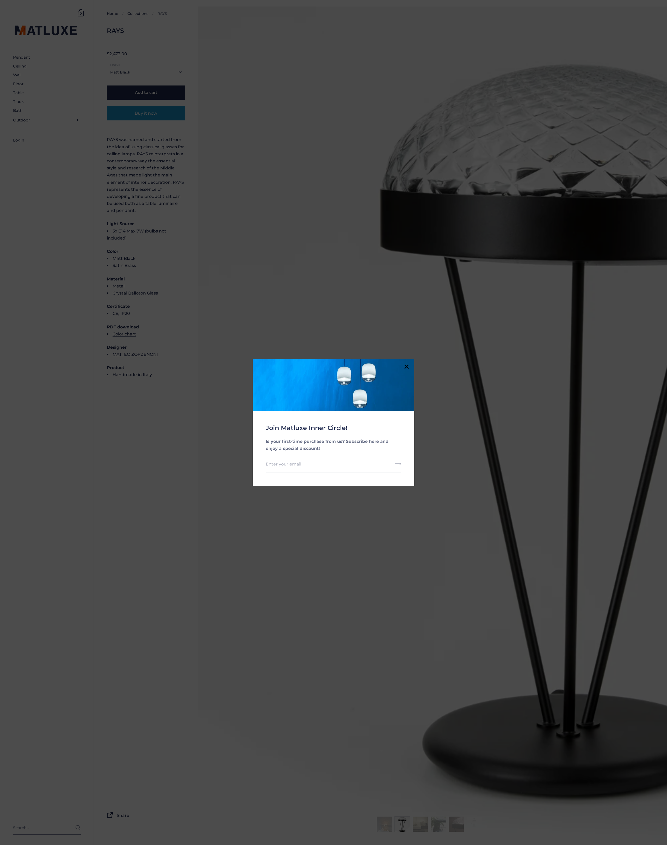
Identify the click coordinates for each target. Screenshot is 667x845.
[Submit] (398, 465)
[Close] (406, 367)
